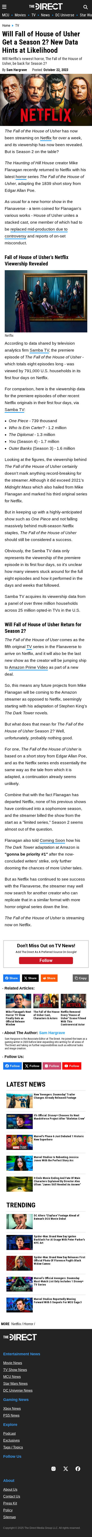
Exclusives (11, 1440)
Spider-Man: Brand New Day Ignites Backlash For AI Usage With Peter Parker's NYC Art (59, 1239)
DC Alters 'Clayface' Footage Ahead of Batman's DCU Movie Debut (56, 1217)
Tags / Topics (13, 1447)
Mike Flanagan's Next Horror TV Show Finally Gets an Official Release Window (18, 1018)
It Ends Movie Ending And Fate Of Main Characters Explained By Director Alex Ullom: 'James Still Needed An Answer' (57, 1181)
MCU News (12, 1377)
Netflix (46, 138)
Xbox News (12, 1408)
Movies (20, 15)
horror (21, 176)
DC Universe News (18, 1390)
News (45, 15)
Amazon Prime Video (28, 667)
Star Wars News (15, 1383)
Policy (8, 1510)
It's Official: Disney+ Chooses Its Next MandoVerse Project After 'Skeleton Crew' (59, 1117)
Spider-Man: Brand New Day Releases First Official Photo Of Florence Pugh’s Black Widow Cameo (59, 1260)
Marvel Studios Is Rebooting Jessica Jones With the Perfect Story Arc (56, 1159)
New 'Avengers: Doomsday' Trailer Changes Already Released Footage (55, 1096)
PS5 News (11, 1415)
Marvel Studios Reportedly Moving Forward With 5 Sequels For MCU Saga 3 (58, 1301)
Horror (28, 1324)
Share (13, 978)
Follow (15, 1066)
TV (33, 15)
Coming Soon (52, 840)
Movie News (12, 1363)
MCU (5, 15)
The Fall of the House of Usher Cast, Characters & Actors (46, 1015)
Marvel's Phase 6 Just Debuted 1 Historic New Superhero (59, 1138)
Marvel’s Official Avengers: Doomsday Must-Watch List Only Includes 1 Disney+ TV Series (58, 1281)
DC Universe (64, 15)
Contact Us (11, 1496)
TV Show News (15, 1370)
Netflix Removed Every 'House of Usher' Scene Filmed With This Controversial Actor (73, 1018)
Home (6, 26)
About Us (10, 1489)
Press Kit (10, 1503)
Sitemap (9, 1517)
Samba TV (39, 350)
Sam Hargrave (16, 70)
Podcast (9, 1433)
